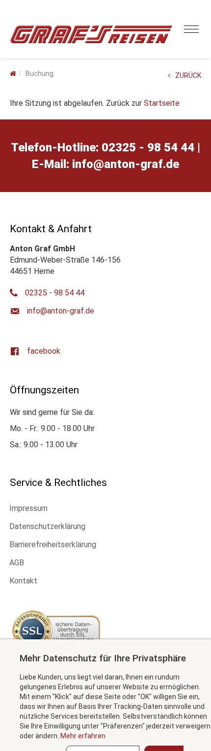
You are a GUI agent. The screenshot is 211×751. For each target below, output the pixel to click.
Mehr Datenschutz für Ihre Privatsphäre (103, 658)
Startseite (162, 103)
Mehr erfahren (83, 736)
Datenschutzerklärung (47, 526)
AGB (16, 562)
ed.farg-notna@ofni (125, 164)
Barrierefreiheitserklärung (52, 544)
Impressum (28, 508)
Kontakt (23, 580)
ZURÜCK (188, 75)
